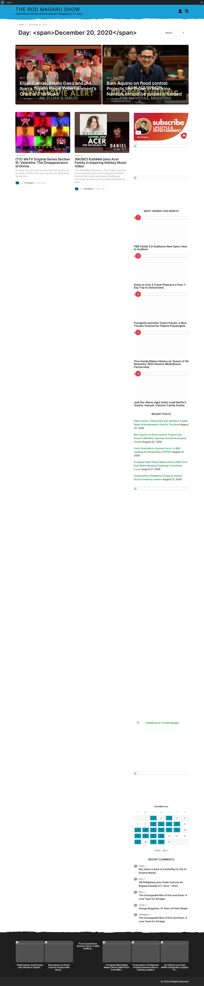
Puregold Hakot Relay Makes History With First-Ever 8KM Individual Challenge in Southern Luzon (161, 466)
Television (20, 155)
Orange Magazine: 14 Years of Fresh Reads (163, 908)
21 (146, 836)
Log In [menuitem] (9, 2)
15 (153, 830)
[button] (180, 11)
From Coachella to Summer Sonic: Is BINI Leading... (88, 946)
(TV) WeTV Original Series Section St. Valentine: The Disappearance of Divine (42, 162)
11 (177, 824)
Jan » (165, 850)
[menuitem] (2, 2)
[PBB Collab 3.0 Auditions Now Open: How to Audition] (161, 229)
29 (153, 842)
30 (161, 842)
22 (153, 836)
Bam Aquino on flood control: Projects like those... (59, 967)
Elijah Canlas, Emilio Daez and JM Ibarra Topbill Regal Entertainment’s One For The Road (58, 88)
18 (177, 830)
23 (161, 836)
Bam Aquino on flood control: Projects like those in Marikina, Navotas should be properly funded (144, 88)
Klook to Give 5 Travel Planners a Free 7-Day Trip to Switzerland (160, 286)
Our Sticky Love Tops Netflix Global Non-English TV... (174, 967)
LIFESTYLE (79, 155)
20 (138, 836)
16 (161, 830)
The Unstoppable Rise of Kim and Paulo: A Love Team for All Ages (163, 897)
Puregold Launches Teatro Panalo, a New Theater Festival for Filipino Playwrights (160, 324)
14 (146, 830)
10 (169, 824)
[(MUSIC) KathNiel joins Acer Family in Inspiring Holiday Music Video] (102, 132)
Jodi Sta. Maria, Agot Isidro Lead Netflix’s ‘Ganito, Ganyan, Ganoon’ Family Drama (160, 404)
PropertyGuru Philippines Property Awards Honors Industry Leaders (146, 967)
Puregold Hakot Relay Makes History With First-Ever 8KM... (117, 967)
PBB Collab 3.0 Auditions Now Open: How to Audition (160, 248)
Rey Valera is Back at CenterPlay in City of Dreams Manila (162, 871)
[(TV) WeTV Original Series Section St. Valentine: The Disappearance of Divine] (42, 132)
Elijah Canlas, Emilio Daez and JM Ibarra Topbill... (30, 966)
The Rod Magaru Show (47, 9)
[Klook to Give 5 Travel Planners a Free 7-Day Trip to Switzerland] (161, 268)
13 (138, 830)
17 (169, 830)
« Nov (157, 850)
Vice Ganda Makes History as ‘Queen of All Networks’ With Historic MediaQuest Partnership (161, 364)
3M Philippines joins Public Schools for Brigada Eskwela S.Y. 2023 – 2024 (161, 884)
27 (138, 842)
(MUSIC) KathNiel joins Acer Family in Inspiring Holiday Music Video (101, 162)
